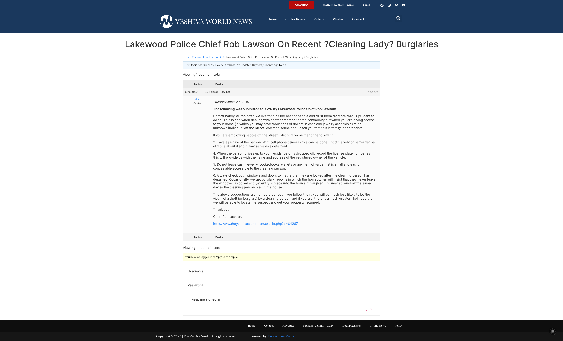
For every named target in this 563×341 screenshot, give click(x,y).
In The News (378, 325)
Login (366, 5)
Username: (196, 271)
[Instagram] (389, 5)
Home (272, 19)
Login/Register (351, 325)
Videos (319, 19)
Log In (366, 308)
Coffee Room (295, 19)
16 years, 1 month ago (265, 65)
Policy (398, 325)
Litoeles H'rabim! (213, 57)
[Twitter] (396, 5)
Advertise (288, 325)
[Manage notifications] (552, 331)
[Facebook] (382, 5)
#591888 (373, 91)
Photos (338, 19)
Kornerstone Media (281, 336)
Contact (358, 19)
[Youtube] (404, 5)
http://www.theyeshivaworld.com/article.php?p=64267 (255, 224)
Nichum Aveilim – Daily (338, 5)
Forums (196, 57)
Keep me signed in (205, 299)
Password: (196, 285)
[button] (398, 18)
